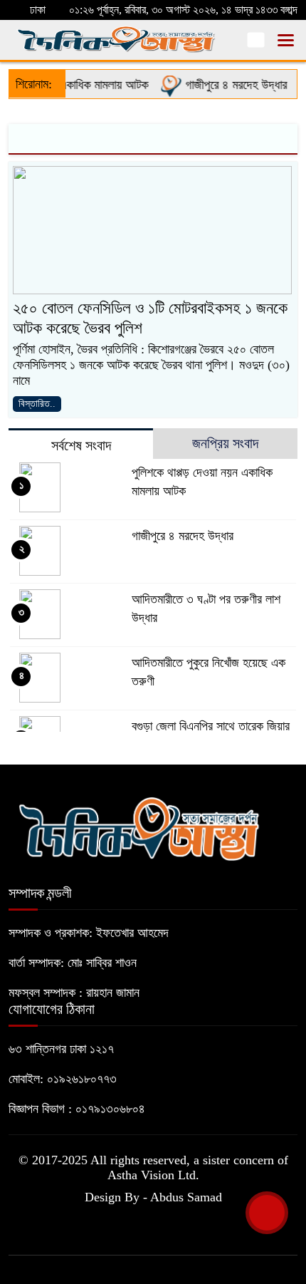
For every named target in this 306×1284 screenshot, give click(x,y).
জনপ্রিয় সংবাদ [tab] (225, 443)
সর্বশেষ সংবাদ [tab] (81, 445)
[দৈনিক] (138, 826)
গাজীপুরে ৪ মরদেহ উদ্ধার (229, 85)
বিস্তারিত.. (37, 403)
